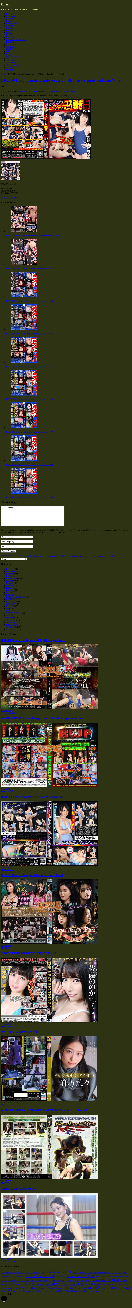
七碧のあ (105, 1288)
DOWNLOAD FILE (9, 197)
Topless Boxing (12, 65)
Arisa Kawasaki (101, 1272)
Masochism (10, 46)
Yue (94, 1287)
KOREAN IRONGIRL (16, 39)
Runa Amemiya (8, 1288)
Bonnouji (10, 19)
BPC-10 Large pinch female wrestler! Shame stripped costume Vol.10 (87, 556)
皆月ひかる (65, 1291)
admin (22, 91)
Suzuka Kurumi (58, 1288)
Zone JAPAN (11, 629)
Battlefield (10, 14)
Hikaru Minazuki (40, 1276)
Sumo (8, 58)
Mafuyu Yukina (16, 1280)
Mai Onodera (32, 1281)
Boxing (9, 21)
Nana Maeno (106, 1280)
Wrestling (10, 67)
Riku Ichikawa (94, 1284)
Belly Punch (11, 16)
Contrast (9, 28)
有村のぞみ (19, 1291)
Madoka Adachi (56, 91)
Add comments (70, 91)
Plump (8, 53)
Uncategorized (12, 625)
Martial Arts (11, 44)
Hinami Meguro (81, 1276)
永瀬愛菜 (30, 1291)
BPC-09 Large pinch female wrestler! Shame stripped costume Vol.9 (61, 80)
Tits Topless (11, 63)
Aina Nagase (9, 1272)
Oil (7, 51)
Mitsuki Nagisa (62, 1280)
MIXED (9, 49)
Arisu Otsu (117, 1273)
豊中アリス (92, 1291)
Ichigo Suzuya (118, 1276)
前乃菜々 (118, 1287)
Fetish (8, 587)
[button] (4, 1299)
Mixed (35, 91)
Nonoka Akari (43, 1284)
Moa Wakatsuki (81, 1280)
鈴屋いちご (103, 1291)
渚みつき (53, 1291)
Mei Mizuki (45, 1280)
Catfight (9, 26)
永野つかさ (41, 1291)
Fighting (9, 33)
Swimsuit (10, 60)
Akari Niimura (58, 1272)
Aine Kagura (23, 1273)
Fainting (9, 30)
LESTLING (11, 42)
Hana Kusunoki (20, 1276)
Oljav (5, 4)
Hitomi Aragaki (103, 1276)
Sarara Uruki (24, 1288)
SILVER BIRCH (13, 56)
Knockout (10, 37)
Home (3, 74)
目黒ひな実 (79, 1291)
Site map (9, 70)
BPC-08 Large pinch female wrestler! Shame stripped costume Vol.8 (30, 556)
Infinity (9, 35)
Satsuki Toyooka (41, 1288)
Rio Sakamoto (123, 1284)
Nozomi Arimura (70, 1284)
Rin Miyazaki (110, 1284)
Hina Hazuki (61, 1276)
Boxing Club (11, 23)
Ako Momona (82, 1272)
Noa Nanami (23, 1284)
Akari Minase (36, 1273)
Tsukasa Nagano (77, 1288)
